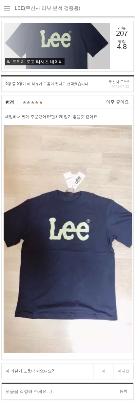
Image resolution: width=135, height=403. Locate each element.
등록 (123, 391)
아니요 (123, 371)
